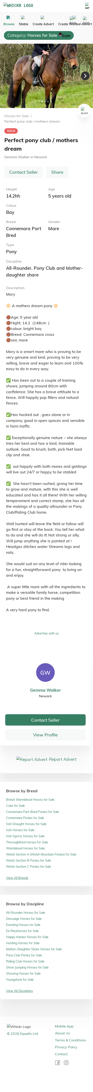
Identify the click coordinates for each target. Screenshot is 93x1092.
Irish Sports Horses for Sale (25, 836)
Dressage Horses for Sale (24, 919)
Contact (61, 1054)
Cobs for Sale (15, 806)
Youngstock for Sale (20, 980)
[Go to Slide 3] (48, 101)
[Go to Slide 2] (45, 101)
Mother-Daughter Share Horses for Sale (34, 949)
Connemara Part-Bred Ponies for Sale (32, 812)
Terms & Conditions (70, 1040)
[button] (46, 76)
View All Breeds (17, 878)
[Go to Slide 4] (50, 101)
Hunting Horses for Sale (23, 943)
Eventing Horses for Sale (23, 925)
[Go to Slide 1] (42, 101)
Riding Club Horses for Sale (25, 961)
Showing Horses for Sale (23, 973)
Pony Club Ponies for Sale (24, 955)
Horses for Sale (16, 116)
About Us (62, 1033)
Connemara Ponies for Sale (25, 818)
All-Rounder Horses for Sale (25, 913)
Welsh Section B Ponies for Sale (28, 860)
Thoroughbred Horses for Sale (27, 842)
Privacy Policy (66, 1047)
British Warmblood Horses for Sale (30, 800)
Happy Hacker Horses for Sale (27, 937)
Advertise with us (46, 633)
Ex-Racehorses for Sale (22, 931)
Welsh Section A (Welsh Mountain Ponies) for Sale (41, 854)
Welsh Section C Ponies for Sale (28, 867)
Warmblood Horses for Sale (25, 848)
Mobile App (64, 1026)
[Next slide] (85, 76)
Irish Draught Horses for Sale (26, 824)
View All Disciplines (19, 991)
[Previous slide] (7, 76)
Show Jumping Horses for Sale (27, 967)
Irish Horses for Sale (20, 830)
